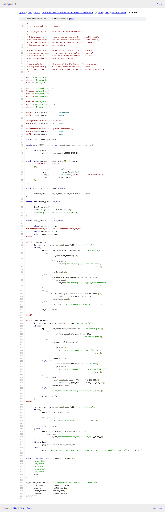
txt (154, 508)
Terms (29, 508)
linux (37, 12)
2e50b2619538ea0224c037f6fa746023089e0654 (67, 12)
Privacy (23, 508)
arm (30, 12)
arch (100, 12)
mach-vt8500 (119, 12)
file (72, 19)
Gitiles (15, 508)
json (160, 508)
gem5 (22, 12)
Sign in (159, 4)
